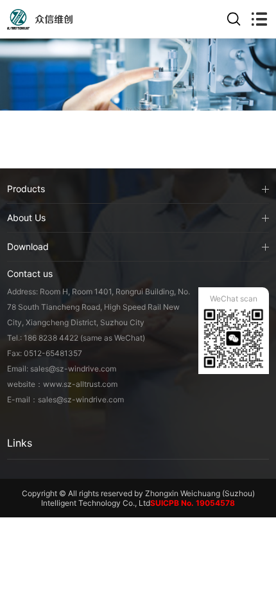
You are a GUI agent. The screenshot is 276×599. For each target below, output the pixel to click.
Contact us (30, 273)
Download (28, 246)
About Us (26, 217)
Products (26, 188)
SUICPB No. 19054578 (192, 503)
